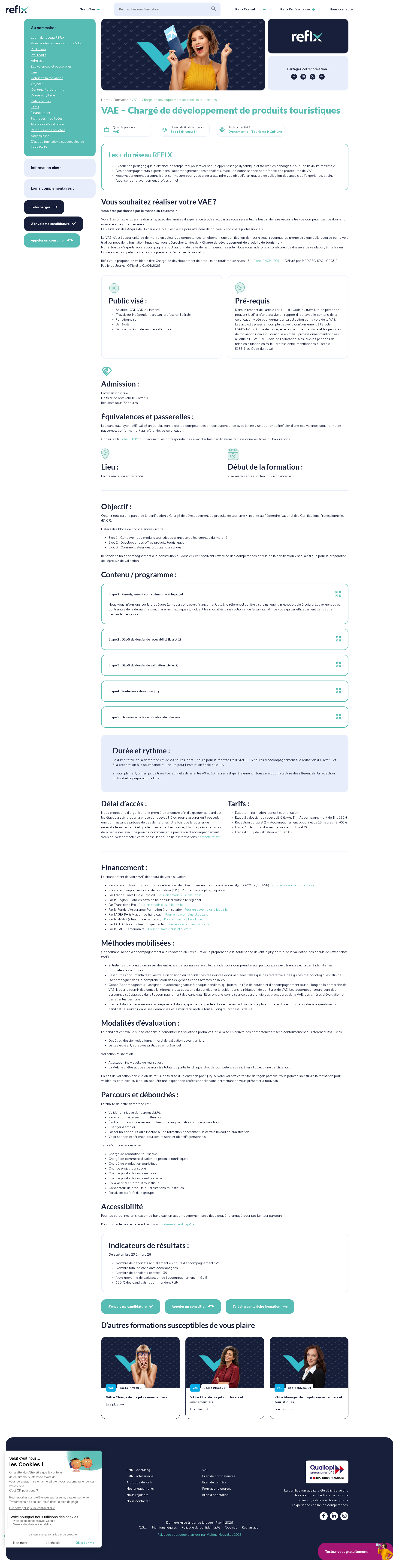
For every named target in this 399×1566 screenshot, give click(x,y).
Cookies (231, 1527)
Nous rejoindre (137, 1495)
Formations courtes (216, 1489)
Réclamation (251, 1527)
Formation (121, 100)
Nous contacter (341, 9)
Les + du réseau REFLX (47, 38)
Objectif (36, 84)
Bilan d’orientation (215, 1495)
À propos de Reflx (140, 1482)
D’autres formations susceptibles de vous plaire (57, 144)
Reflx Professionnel (295, 9)
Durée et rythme (43, 95)
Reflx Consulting (248, 9)
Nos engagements (140, 1489)
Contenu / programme (47, 90)
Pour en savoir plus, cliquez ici (294, 885)
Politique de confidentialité (201, 1527)
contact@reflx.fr (209, 837)
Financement (40, 113)
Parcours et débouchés (48, 130)
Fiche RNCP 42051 (267, 261)
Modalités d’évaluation (47, 124)
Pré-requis (38, 55)
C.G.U (143, 1527)
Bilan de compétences (218, 1476)
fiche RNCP (129, 439)
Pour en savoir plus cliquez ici (206, 910)
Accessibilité (40, 136)
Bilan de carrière (214, 1482)
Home (105, 100)
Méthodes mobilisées (47, 119)
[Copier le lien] (322, 77)
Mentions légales (164, 1527)
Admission (38, 61)
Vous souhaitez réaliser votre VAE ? (57, 43)
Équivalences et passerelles (51, 66)
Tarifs (35, 107)
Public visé (38, 49)
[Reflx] (17, 9)
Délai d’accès (41, 101)
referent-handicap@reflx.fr (181, 1224)
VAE (205, 1470)
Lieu (34, 72)
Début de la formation (47, 78)
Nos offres (88, 9)
